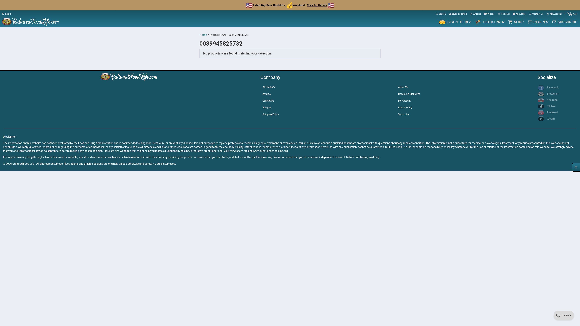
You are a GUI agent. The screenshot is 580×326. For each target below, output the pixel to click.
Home (203, 34)
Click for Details (317, 5)
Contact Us (268, 100)
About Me (403, 87)
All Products (269, 87)
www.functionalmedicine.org (270, 150)
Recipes (267, 107)
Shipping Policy (271, 114)
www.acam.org (239, 150)
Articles (267, 94)
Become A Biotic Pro (409, 94)
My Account (404, 100)
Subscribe (403, 114)
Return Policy (405, 107)
